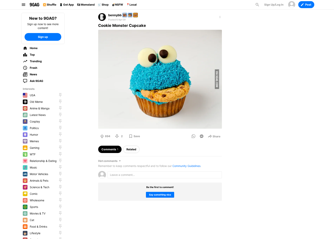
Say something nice (160, 194)
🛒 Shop (103, 4)
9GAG (34, 4)
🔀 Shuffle (49, 4)
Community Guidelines (186, 166)
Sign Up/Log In (274, 4)
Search (257, 4)
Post (308, 4)
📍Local (131, 4)
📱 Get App (66, 4)
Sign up (43, 36)
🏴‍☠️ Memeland (86, 4)
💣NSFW (117, 4)
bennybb (115, 15)
